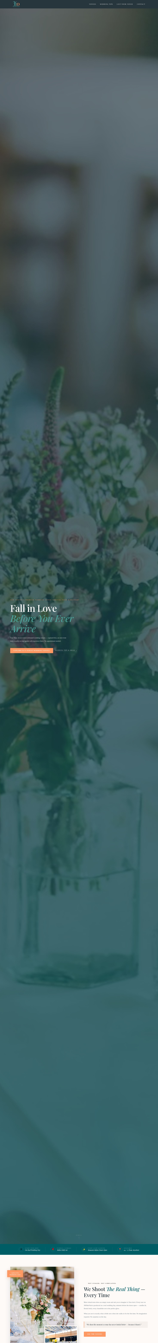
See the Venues (94, 1334)
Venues (92, 4)
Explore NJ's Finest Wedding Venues (32, 650)
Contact (141, 4)
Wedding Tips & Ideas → (66, 650)
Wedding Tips (106, 4)
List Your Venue (125, 4)
